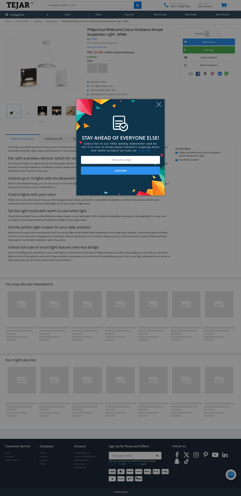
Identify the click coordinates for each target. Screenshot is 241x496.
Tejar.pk (144, 150)
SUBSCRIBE (121, 170)
